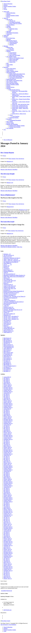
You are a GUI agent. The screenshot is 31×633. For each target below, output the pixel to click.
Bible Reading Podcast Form (16, 75)
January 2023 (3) (7, 434)
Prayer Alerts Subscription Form (16, 76)
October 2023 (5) (7, 422)
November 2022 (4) (7, 436)
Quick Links (6, 11)
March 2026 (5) (7, 383)
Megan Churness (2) (8, 344)
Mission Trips (9, 47)
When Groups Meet (14, 59)
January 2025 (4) (7, 402)
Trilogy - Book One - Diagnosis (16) (11, 260)
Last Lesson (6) (7, 324)
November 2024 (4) (7, 404)
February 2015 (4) (7, 549)
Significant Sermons (14, 117)
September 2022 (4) (7, 439)
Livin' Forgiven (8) (7, 281)
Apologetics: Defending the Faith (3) (11, 258)
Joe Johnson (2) (7, 367)
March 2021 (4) (7, 462)
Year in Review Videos (11, 81)
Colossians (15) (7, 321)
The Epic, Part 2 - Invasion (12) (10, 317)
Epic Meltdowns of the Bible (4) (10, 262)
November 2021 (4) (7, 451)
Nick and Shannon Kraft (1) (9, 365)
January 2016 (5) (7, 540)
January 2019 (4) (7, 496)
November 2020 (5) (7, 467)
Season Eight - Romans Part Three (20, 107)
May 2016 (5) (6, 534)
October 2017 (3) (7, 513)
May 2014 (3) (6, 560)
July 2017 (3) (6, 517)
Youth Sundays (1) (7, 332)
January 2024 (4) (7, 418)
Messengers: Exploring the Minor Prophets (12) (14, 275)
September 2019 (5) (7, 485)
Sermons (5, 5)
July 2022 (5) (6, 440)
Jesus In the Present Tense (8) (10, 303)
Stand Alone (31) (7, 323)
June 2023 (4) (6, 427)
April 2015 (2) (6, 546)
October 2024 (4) (7, 406)
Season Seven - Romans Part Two (20, 105)
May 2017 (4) (6, 520)
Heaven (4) (6, 267)
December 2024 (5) (7, 403)
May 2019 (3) (6, 491)
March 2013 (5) (7, 577)
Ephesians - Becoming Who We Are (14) (12, 309)
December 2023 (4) (7, 419)
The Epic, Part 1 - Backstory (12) (11, 319)
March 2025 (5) (7, 399)
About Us (5, 18)
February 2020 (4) (7, 479)
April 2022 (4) (6, 444)
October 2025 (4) (7, 390)
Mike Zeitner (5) (7, 339)
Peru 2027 (11, 48)
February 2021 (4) (7, 463)
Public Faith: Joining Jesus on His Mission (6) (13, 276)
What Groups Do (13, 60)
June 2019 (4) (6, 489)
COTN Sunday (13, 54)
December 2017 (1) (7, 511)
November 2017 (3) (7, 512)
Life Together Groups (11, 56)
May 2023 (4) (6, 428)
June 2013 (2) (6, 573)
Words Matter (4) (7, 263)
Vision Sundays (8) (7, 327)
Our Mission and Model (14, 22)
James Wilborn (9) (7, 348)
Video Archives (10, 70)
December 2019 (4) (7, 481)
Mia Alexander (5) (7, 340)
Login (4, 7)
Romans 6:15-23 (10, 206)
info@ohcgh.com (7, 610)
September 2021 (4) (7, 454)
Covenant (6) (6, 268)
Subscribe (8, 31)
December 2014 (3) (7, 552)
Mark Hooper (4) (7, 338)
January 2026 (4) (7, 386)
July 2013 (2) (6, 572)
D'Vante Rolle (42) (7, 354)
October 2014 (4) (7, 554)
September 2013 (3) (7, 570)
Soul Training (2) (7, 320)
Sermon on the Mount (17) (9, 295)
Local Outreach (13, 52)
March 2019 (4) (7, 493)
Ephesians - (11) (7, 254)
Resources (5, 67)
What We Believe (10, 24)
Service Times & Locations (15, 23)
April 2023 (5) (6, 430)
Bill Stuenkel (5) (7, 363)
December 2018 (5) (7, 497)
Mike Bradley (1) (7, 364)
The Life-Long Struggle (7, 173)
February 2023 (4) (7, 432)
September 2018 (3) (7, 501)
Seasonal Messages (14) (8, 328)
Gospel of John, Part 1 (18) (9, 288)
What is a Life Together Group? (16, 58)
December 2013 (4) (7, 566)
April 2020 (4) (6, 476)
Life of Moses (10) (7, 279)
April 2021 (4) (6, 460)
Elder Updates (9, 121)
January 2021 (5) (7, 464)
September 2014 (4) (7, 556)
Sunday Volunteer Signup (12, 71)
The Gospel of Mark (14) (9, 313)
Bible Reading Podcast (11, 40)
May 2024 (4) (6, 412)
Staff (10, 30)
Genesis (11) (6, 312)
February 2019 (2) (7, 495)
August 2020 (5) (7, 471)
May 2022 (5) (6, 443)
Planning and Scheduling (12, 124)
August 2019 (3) (7, 487)
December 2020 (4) (7, 465)
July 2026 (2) (6, 378)
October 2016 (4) (7, 529)
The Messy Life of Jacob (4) (9, 293)
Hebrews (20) (6, 278)
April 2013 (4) (6, 576)
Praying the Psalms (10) (8, 308)
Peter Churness (12, 158)
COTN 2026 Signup (11, 68)
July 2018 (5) (6, 503)
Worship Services (10, 87)
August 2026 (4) (7, 377)
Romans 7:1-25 (10, 182)
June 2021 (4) (6, 458)
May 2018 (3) (6, 505)
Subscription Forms (11, 72)
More (16, 169)
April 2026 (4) (6, 382)
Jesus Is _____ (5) (7, 264)
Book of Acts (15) (7, 256)
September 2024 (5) (7, 407)
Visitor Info (6, 35)
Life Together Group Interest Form (14, 80)
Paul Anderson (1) (7, 359)
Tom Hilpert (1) (7, 362)
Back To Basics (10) (8, 311)
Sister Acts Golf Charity (14, 55)
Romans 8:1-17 (10, 161)
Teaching (5, 36)
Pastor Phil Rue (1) (7, 355)
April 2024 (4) (6, 414)
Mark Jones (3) (6, 351)
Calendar (8, 26)
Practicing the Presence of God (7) (11, 292)
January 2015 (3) (7, 550)
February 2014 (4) (7, 564)
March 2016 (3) (7, 537)
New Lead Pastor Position (12, 83)
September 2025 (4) (7, 391)
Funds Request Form (11, 79)
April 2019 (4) (6, 492)
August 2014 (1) (7, 557)
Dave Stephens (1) (7, 368)
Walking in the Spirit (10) (9, 287)
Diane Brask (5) (7, 356)
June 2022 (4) (6, 442)
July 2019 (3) (6, 488)
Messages (8, 39)
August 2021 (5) (7, 455)
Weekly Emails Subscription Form (17, 73)
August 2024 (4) (7, 408)
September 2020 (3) (7, 469)
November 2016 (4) (7, 528)
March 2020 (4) (7, 477)
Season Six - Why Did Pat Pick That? (21, 104)
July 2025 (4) (6, 394)
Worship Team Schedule (15, 127)
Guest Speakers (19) (8, 329)
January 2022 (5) (7, 448)
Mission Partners (10, 50)
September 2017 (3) (7, 515)
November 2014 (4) (7, 553)
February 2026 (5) (7, 385)
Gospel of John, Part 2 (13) (9, 285)
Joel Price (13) (6, 343)
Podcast (5, 9)
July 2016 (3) (6, 532)
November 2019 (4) (7, 483)
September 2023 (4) (7, 423)
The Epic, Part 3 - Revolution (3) (10, 316)
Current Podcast (13, 43)
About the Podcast (13, 42)
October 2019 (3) (7, 484)
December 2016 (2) (7, 526)
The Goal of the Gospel (7, 221)
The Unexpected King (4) (9, 274)
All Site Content (10, 123)
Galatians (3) (6, 299)
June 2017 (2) (6, 519)
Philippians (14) (7, 315)
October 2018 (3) (7, 500)
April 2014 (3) (6, 561)
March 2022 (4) (7, 446)
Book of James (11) (7, 270)
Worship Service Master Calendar (17, 125)
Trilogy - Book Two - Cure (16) (10, 259)
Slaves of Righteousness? (8, 195)
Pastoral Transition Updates (9, 6)
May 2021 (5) (6, 459)
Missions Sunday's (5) (8, 331)
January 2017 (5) (7, 525)
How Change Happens (7, 152)
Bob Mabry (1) (6, 371)
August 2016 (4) (7, 530)
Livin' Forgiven (15, 116)
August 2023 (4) (7, 424)
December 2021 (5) (7, 450)
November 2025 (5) (7, 389)
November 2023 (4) (7, 420)
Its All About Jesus (10, 38)
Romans (4, 155)
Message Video (11, 169)
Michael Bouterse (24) (8, 346)
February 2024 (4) (7, 416)
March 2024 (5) (7, 415)
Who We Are (9, 19)
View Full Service (20, 158)
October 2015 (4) (7, 544)
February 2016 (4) (7, 538)
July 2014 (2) (6, 558)
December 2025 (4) (7, 387)
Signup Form (12, 62)
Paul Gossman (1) (7, 358)
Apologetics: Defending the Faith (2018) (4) (13, 301)
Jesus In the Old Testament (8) (10, 297)
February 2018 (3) (7, 509)
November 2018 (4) (7, 499)
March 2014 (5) (7, 562)
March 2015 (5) (7, 548)
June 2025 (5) (6, 395)
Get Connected (9, 128)
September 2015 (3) (7, 545)
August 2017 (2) (7, 516)
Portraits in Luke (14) (8, 307)
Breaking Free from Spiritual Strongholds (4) (13, 291)
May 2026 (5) (6, 381)
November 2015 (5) (7, 542)
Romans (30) (6, 266)
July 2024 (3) (6, 410)
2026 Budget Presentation (12, 32)
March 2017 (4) (7, 523)
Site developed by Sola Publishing (8, 624)
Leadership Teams (13, 28)
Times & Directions (7, 3)
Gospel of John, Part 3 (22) (9, 280)
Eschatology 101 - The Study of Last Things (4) (14, 296)
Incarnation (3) (6, 289)
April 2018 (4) (6, 507)
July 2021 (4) (6, 456)
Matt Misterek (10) (7, 342)
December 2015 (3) (7, 541)
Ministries (5, 46)
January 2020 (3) (7, 480)
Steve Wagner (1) (7, 350)
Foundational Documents (15, 120)
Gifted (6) (5, 272)
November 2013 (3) (7, 568)
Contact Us (9, 34)
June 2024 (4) (6, 411)
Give (4, 129)
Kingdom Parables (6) (8, 271)
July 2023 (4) (6, 426)
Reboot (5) (5, 283)
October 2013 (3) (7, 569)
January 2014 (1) (7, 565)
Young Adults (9, 64)
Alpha (7, 66)
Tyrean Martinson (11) (8, 347)
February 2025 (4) (7, 400)
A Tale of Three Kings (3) (9, 300)
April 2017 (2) (6, 521)
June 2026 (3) (6, 379)
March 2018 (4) (7, 508)
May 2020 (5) (6, 475)
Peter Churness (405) (8, 352)
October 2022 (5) (7, 438)
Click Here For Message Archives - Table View (11, 246)
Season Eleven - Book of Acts (19, 113)
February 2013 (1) (7, 578)
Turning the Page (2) (8, 284)
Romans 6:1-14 (10, 233)
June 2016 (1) (6, 533)
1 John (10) (6, 305)
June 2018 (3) (6, 504)
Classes (11, 115)
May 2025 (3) (6, 397)
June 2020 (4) (6, 473)
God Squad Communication (15, 77)
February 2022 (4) (7, 447)
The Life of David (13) (8, 255)
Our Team (8, 27)
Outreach (8, 51)
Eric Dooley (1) (7, 369)
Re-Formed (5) (6, 304)
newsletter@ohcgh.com (6, 590)
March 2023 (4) (7, 431)
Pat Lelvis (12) (6, 360)
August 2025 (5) (7, 393)
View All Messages (7, 139)
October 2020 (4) (7, 468)
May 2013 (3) (6, 574)
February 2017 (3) (7, 524)
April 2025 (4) (6, 398)
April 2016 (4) (6, 536)
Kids (7, 63)
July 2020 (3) (6, 472)
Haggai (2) (5, 325)
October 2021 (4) (7, 452)
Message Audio (4, 169)
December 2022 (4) (7, 435)
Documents (9, 119)
